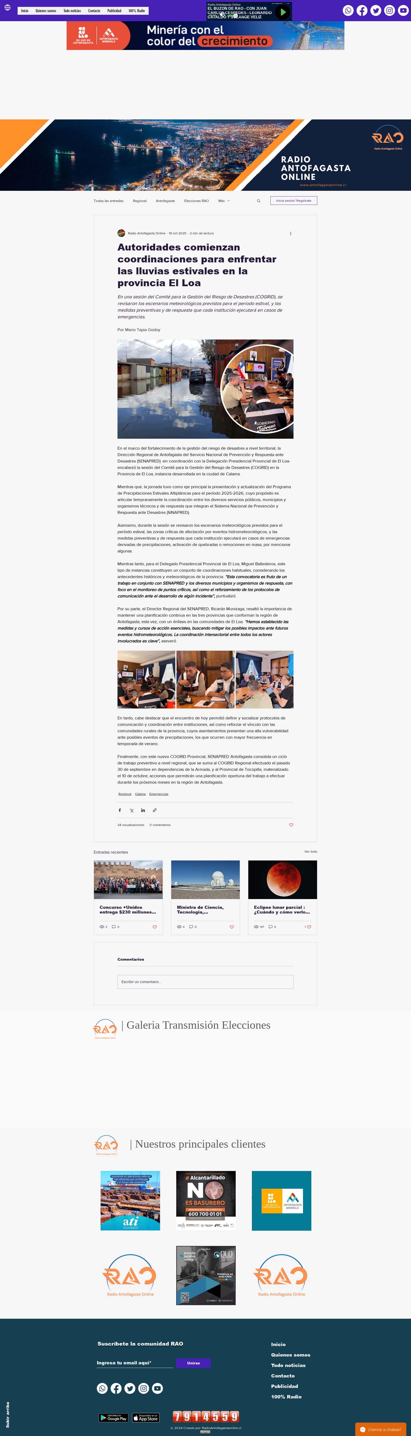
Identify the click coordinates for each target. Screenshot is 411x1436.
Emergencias (158, 794)
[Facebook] (362, 10)
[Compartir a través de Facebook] (119, 810)
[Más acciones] (291, 233)
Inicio (278, 1344)
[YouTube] (403, 10)
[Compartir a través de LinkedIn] (143, 810)
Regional (140, 201)
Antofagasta (165, 201)
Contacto (283, 1375)
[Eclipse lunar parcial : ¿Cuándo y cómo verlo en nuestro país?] (282, 880)
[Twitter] (375, 10)
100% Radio (286, 1396)
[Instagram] (389, 10)
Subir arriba (7, 1415)
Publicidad (284, 1386)
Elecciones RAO (196, 201)
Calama (140, 794)
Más (221, 201)
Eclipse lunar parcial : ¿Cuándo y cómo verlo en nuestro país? (280, 910)
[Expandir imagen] (146, 679)
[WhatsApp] (348, 10)
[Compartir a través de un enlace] (154, 810)
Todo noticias (288, 1365)
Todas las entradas (108, 201)
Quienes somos (290, 1354)
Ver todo (310, 851)
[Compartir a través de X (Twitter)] (131, 810)
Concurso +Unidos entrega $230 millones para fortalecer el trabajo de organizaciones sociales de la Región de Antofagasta (128, 910)
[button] (258, 200)
